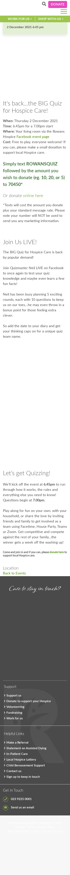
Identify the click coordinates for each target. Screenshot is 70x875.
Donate (58, 4)
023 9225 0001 (21, 799)
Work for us (14, 718)
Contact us (13, 771)
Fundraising (14, 712)
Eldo (36, 831)
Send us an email (22, 807)
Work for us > (20, 19)
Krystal (59, 831)
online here (33, 196)
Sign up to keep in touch (23, 776)
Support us (13, 695)
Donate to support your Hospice (28, 701)
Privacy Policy (46, 827)
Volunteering (15, 706)
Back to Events (14, 573)
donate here (57, 552)
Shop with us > (50, 19)
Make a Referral (17, 742)
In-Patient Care (17, 753)
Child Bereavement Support (25, 765)
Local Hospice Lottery (21, 759)
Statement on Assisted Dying (26, 748)
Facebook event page (33, 137)
